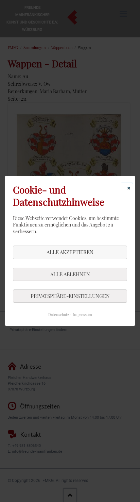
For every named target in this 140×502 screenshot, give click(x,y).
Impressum (82, 314)
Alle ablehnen (70, 274)
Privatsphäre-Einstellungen (70, 295)
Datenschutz (58, 314)
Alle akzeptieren (70, 252)
